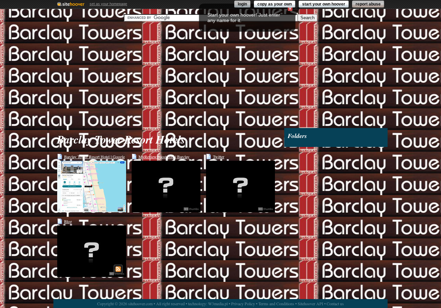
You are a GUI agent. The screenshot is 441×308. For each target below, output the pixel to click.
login (242, 4)
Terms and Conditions (276, 303)
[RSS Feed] (118, 269)
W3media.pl (218, 303)
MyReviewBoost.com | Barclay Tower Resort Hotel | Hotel (164, 157)
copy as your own (274, 4)
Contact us (335, 303)
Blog (68, 221)
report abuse (368, 4)
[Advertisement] (220, 74)
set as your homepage (108, 4)
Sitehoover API (310, 303)
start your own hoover (323, 4)
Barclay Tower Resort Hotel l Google (94, 156)
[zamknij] (290, 8)
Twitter (218, 156)
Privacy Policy (243, 303)
